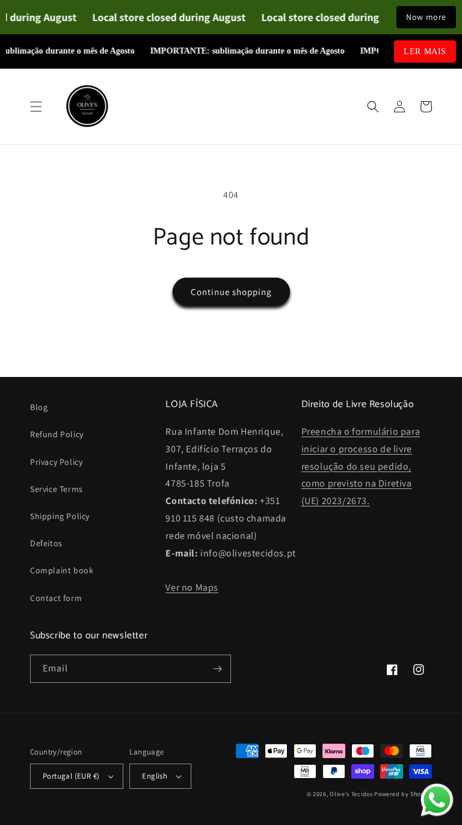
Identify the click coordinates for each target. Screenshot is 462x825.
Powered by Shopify (403, 794)
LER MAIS (425, 51)
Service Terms (56, 489)
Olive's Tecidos (351, 794)
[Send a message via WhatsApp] (437, 800)
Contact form (56, 598)
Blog (39, 407)
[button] (36, 106)
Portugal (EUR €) (71, 776)
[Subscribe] (217, 669)
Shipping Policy (60, 516)
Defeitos (46, 543)
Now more (426, 16)
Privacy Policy (56, 461)
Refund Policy (57, 434)
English (154, 776)
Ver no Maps (191, 587)
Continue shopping (231, 291)
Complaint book (61, 570)
